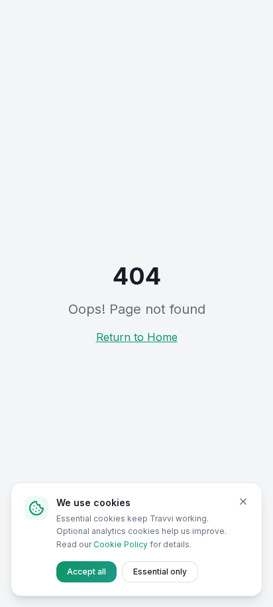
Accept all (86, 571)
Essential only (160, 571)
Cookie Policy (120, 544)
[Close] (243, 501)
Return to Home (137, 337)
